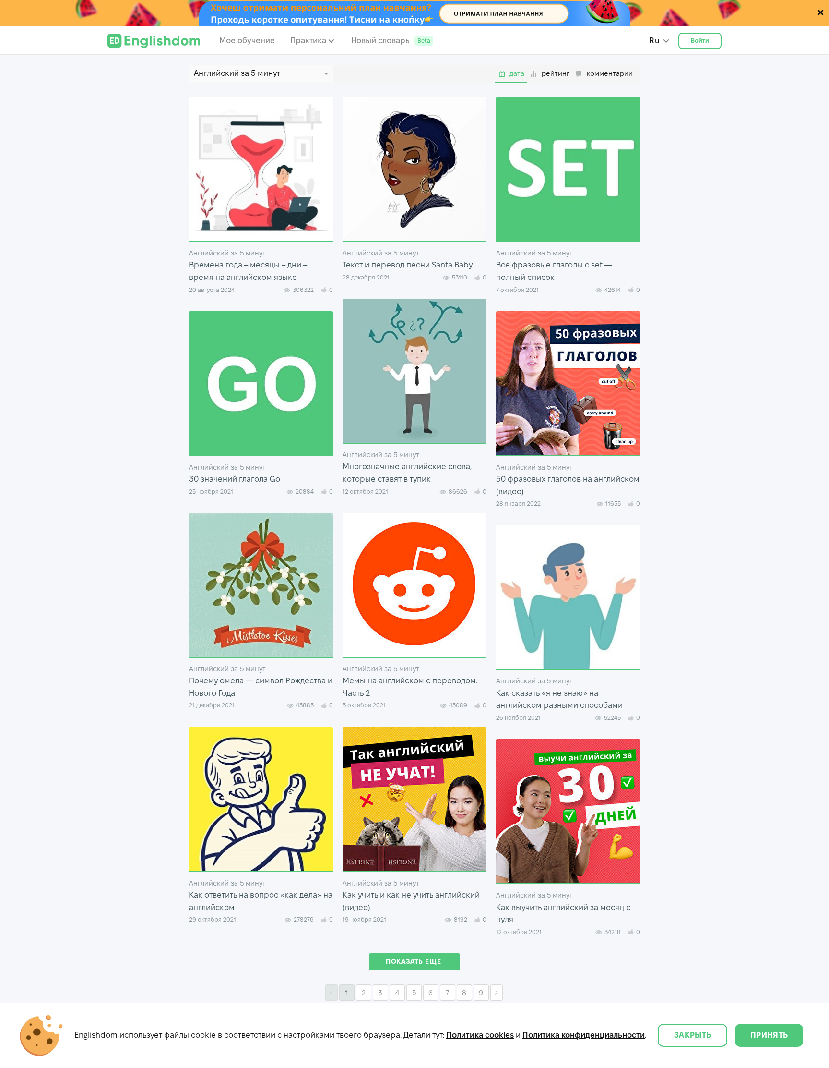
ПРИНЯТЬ (769, 1035)
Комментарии (610, 73)
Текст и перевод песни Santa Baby (408, 265)
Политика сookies (480, 1035)
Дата (516, 73)
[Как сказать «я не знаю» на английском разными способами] (568, 597)
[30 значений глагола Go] (261, 383)
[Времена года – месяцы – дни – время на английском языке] (261, 169)
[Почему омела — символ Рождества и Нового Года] (261, 585)
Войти (700, 40)
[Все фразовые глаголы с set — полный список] (568, 169)
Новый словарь (390, 40)
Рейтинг (555, 73)
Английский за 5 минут (227, 253)
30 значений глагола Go (234, 479)
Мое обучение (247, 40)
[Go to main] (153, 41)
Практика (308, 40)
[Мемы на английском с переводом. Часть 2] (414, 585)
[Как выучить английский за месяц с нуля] (568, 811)
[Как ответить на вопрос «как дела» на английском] (261, 799)
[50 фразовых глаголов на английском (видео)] (568, 383)
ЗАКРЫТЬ (692, 1035)
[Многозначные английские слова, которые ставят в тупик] (414, 371)
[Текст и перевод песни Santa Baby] (414, 169)
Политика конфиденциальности (583, 1035)
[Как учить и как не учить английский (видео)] (414, 799)
